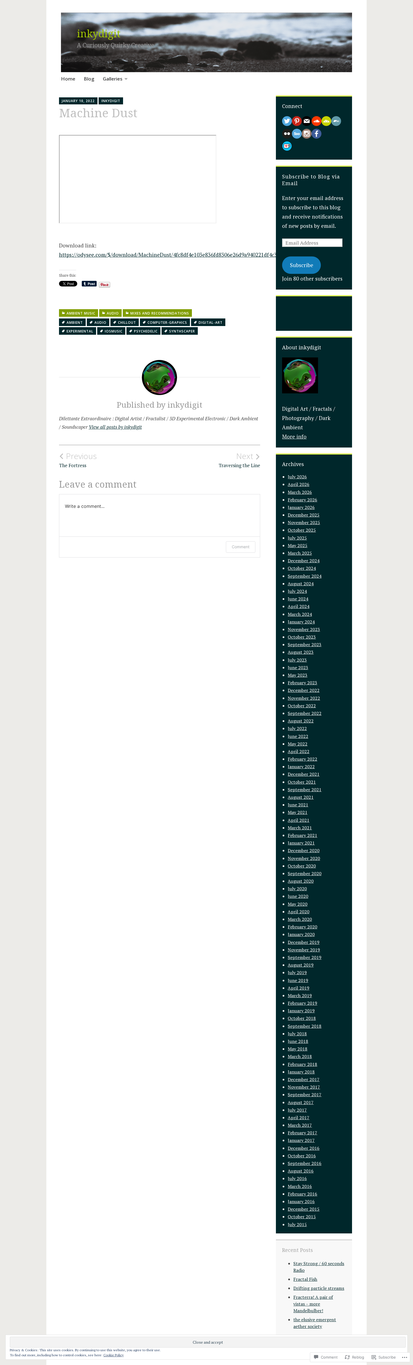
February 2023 (302, 683)
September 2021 (304, 789)
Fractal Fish (305, 1279)
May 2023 (297, 675)
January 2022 (301, 766)
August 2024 (301, 584)
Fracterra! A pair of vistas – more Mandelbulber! (313, 1304)
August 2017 (301, 1102)
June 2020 (298, 896)
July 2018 (297, 1034)
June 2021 (298, 805)
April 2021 (298, 820)
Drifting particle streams (318, 1288)
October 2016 (302, 1156)
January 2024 (301, 622)
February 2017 (302, 1133)
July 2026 (297, 477)
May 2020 (297, 904)
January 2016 (301, 1201)
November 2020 (304, 858)
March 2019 (300, 995)
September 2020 (304, 873)
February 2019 (302, 1003)
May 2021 (297, 812)
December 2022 (303, 690)
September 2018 (304, 1026)
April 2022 (298, 751)
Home (68, 78)
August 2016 (301, 1171)
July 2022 (297, 728)
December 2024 (303, 561)
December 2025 (303, 515)
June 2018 (298, 1041)
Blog (89, 78)
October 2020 (302, 866)
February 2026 (302, 500)
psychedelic (146, 331)
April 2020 (298, 912)
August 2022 (301, 721)
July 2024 (297, 591)
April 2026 (298, 484)
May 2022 (297, 744)
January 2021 (301, 843)
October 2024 (302, 568)
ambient (75, 322)
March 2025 (300, 553)
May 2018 (297, 1049)
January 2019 (301, 1011)
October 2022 (302, 706)
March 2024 (300, 614)
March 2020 (300, 919)
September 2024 (304, 576)
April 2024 (298, 606)
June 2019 (298, 980)
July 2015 (297, 1224)
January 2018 (301, 1072)
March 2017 (300, 1125)
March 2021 (300, 828)
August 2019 (301, 965)
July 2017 (297, 1110)
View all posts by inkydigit (115, 427)
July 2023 (297, 660)
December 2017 (303, 1079)
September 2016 (304, 1163)
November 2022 (304, 698)
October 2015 (302, 1216)
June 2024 (298, 599)
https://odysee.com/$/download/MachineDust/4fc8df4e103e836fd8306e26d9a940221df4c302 (171, 254)
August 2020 (301, 881)
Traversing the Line (239, 459)
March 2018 (300, 1056)
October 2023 (302, 637)
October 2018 (302, 1018)
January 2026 (301, 507)
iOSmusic (113, 331)
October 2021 (302, 782)
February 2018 (302, 1064)
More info (294, 436)
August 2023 (301, 652)
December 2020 (303, 850)
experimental (80, 331)
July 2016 (297, 1178)
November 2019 (304, 950)
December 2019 (303, 942)
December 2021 (303, 774)
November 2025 (304, 522)
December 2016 (303, 1148)
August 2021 (301, 797)
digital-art (211, 322)
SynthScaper (182, 331)
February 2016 (302, 1194)
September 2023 (304, 644)
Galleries (112, 78)
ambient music (81, 313)
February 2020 (302, 927)
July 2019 (297, 972)
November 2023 (304, 629)
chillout (127, 322)
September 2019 (304, 957)
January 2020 (301, 934)
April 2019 (298, 988)
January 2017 (301, 1140)
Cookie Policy (113, 1355)
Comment (240, 546)
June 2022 (298, 736)
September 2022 (304, 713)
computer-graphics (167, 322)
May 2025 (297, 545)
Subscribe (301, 265)
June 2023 (298, 667)
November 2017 (304, 1087)
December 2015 (303, 1209)
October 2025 (302, 530)
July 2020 (297, 888)
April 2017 (298, 1117)
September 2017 (304, 1094)
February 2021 (302, 835)
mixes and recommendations (159, 313)
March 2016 (300, 1186)
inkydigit (99, 33)
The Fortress (78, 459)
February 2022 (302, 759)
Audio (113, 313)
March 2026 (300, 492)
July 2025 (297, 538)
